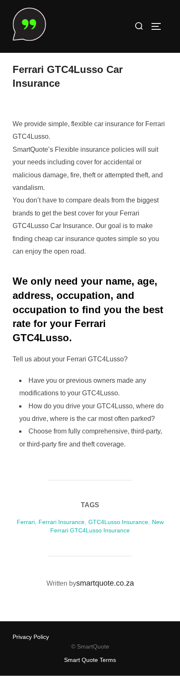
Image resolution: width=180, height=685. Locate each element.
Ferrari (26, 522)
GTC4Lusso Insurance (118, 522)
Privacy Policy (31, 636)
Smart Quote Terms (90, 659)
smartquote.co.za (105, 583)
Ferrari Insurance (62, 522)
